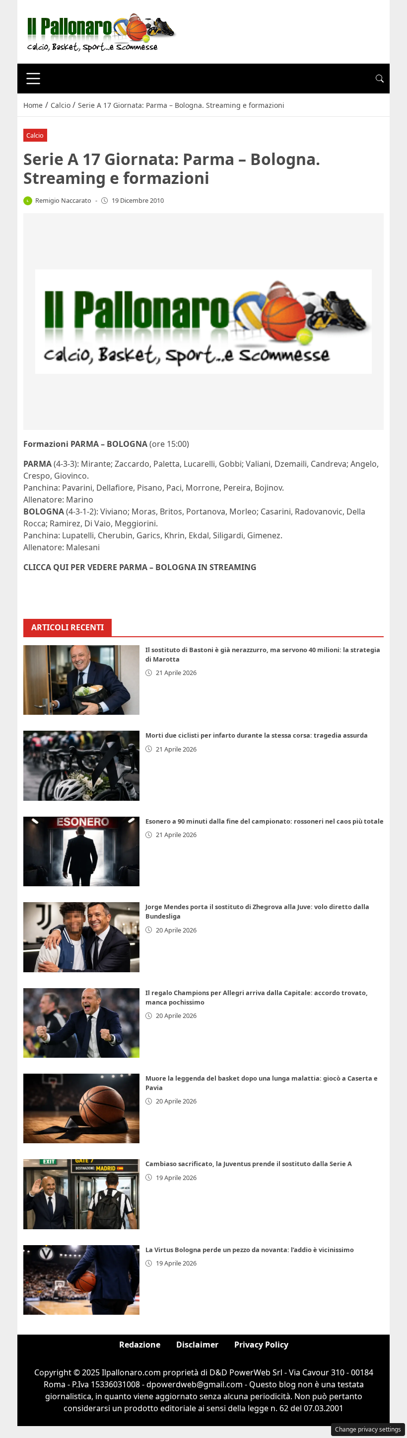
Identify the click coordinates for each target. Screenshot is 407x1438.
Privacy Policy (261, 1344)
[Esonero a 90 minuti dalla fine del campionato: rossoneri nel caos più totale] (81, 851)
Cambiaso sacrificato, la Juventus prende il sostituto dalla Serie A (248, 1163)
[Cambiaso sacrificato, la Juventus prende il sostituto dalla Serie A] (81, 1194)
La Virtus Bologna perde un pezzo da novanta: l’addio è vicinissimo (249, 1249)
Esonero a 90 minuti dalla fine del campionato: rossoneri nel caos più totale (264, 821)
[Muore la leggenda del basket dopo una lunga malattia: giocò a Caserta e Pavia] (81, 1108)
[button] (380, 79)
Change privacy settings (368, 1429)
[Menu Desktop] (33, 78)
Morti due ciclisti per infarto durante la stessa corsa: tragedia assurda (256, 735)
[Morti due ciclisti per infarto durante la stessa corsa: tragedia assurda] (81, 765)
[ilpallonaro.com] (100, 30)
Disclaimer (197, 1344)
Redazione (139, 1344)
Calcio (35, 135)
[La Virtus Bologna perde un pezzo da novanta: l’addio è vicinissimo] (81, 1280)
